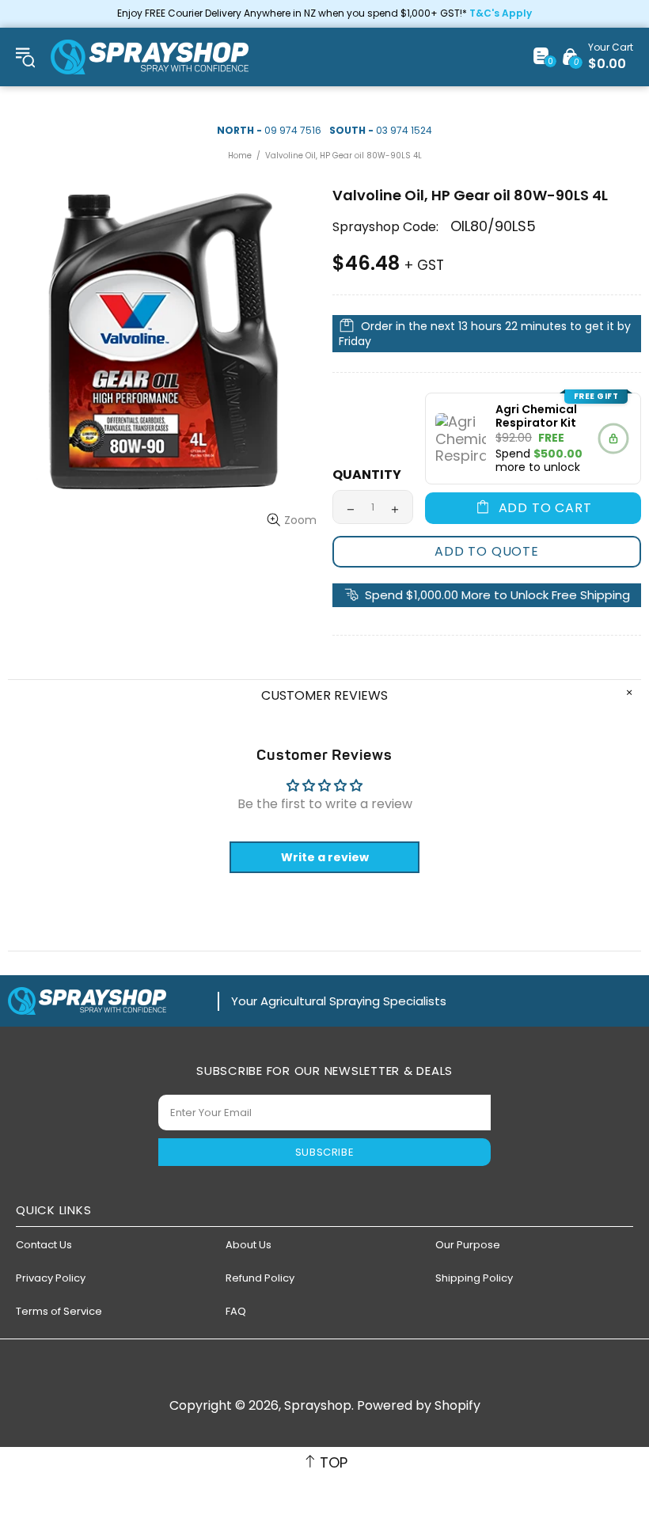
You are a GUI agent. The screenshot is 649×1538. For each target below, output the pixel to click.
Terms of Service (59, 1311)
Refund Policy (260, 1277)
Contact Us (44, 1244)
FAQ (236, 1311)
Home (240, 155)
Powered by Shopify (418, 1405)
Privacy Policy (50, 1277)
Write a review (325, 857)
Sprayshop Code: (385, 227)
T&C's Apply (500, 13)
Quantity (366, 474)
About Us (248, 1244)
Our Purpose (467, 1244)
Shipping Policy (474, 1277)
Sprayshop (150, 57)
